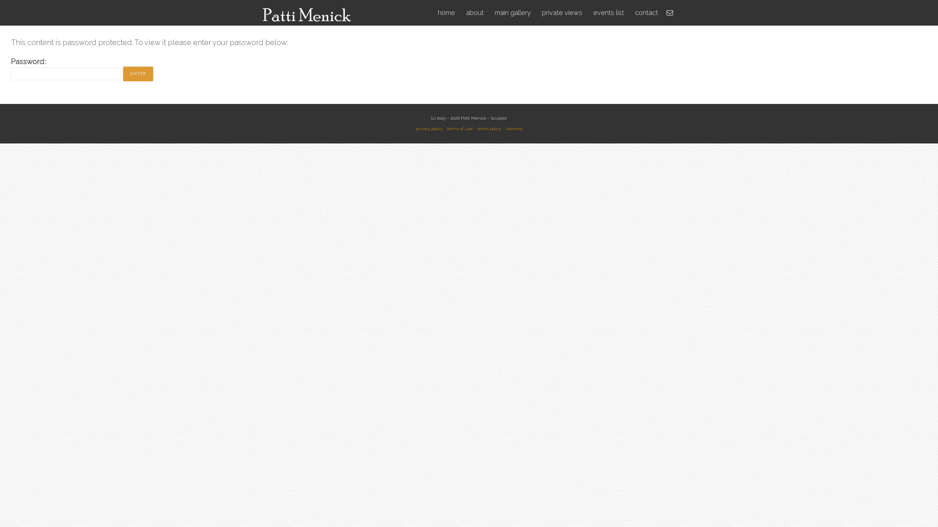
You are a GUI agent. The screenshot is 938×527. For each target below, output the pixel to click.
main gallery (513, 12)
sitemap (514, 128)
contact (646, 12)
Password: (28, 61)
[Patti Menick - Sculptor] (308, 12)
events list (608, 12)
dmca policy (489, 128)
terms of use (460, 128)
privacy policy (429, 128)
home (446, 12)
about (475, 12)
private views (562, 12)
